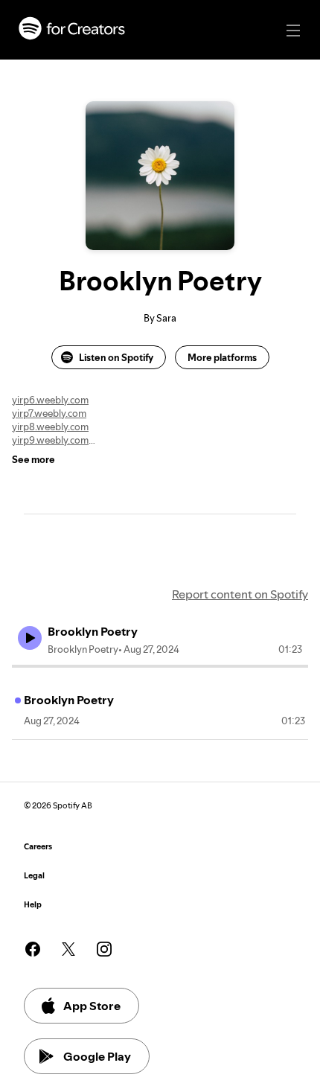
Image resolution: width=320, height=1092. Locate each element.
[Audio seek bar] (160, 666)
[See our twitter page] (68, 949)
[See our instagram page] (104, 949)
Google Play (97, 1056)
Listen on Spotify (116, 357)
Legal (34, 875)
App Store (92, 1005)
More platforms (222, 357)
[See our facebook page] (33, 949)
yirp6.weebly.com (50, 399)
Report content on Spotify (240, 594)
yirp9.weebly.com (50, 440)
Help (33, 904)
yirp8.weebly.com (50, 426)
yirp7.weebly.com (49, 413)
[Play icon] (30, 638)
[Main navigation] (293, 30)
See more (33, 459)
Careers (38, 846)
